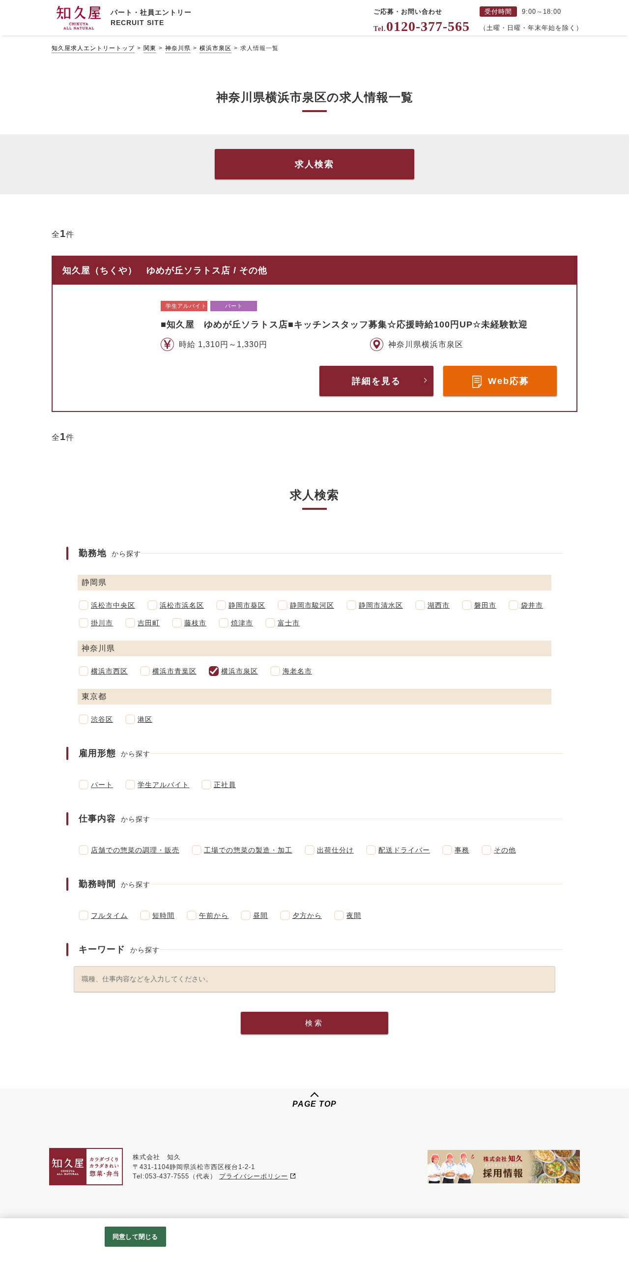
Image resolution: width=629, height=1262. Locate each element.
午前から (214, 915)
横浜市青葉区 (174, 671)
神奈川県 (178, 48)
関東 (149, 48)
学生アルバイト (163, 785)
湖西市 (439, 605)
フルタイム (109, 915)
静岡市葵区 (247, 605)
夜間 (353, 915)
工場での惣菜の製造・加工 (248, 850)
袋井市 (532, 605)
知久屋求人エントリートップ (93, 48)
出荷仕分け (335, 850)
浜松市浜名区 (182, 605)
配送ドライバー (404, 850)
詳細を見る (376, 381)
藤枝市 (195, 623)
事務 (462, 850)
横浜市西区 (109, 671)
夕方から (307, 915)
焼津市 (242, 623)
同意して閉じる (135, 1236)
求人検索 (314, 164)
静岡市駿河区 (312, 605)
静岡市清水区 (381, 605)
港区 (145, 719)
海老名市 (297, 671)
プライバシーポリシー (253, 1176)
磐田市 (485, 605)
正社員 (225, 785)
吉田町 (149, 623)
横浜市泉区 (215, 48)
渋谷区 (102, 719)
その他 (505, 850)
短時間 (163, 915)
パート (102, 785)
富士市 (289, 623)
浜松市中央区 (113, 605)
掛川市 (102, 623)
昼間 (260, 915)
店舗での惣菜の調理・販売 (135, 850)
